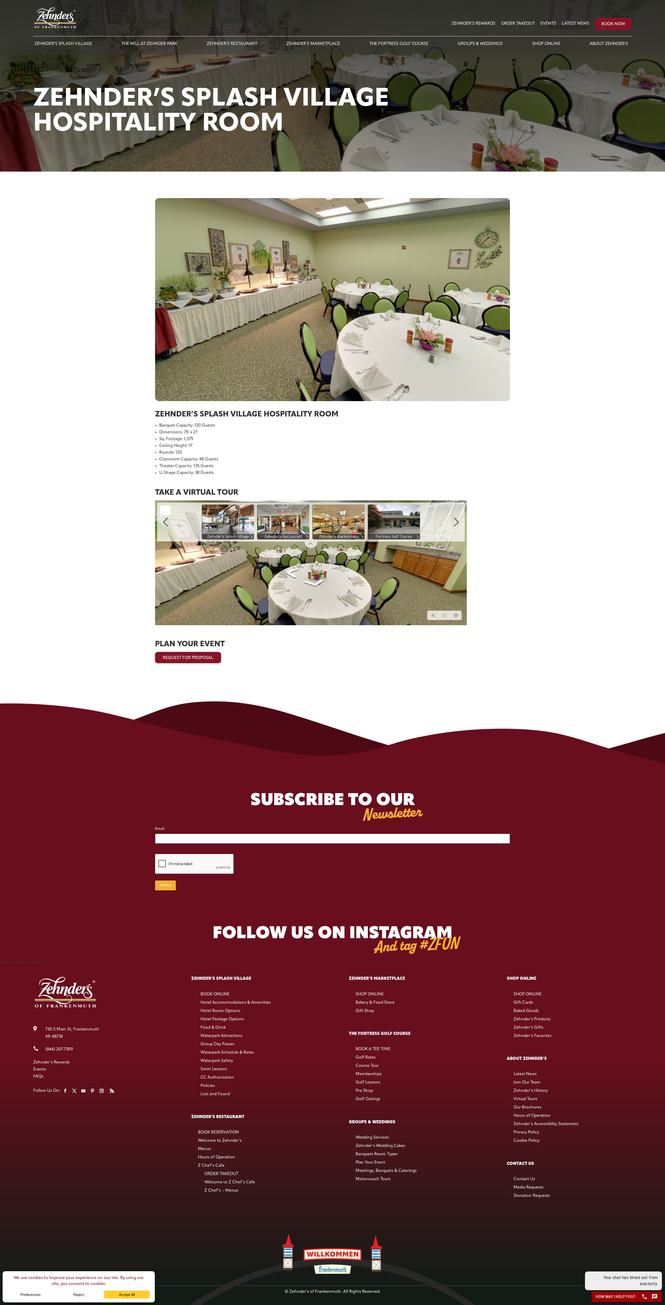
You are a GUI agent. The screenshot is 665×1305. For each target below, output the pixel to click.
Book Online (215, 994)
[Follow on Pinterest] (92, 1091)
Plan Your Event (370, 1162)
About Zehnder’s (609, 44)
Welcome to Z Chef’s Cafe (229, 1182)
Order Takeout (518, 24)
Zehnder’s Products (532, 1019)
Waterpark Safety (217, 1061)
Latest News (575, 24)
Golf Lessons (368, 1082)
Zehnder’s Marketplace (313, 44)
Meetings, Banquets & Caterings (386, 1171)
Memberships (369, 1074)
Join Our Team (527, 1082)
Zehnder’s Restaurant (232, 44)
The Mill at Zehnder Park (149, 44)
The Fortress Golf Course (398, 44)
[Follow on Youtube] (83, 1091)
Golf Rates (366, 1057)
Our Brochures (527, 1107)
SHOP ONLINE (370, 994)
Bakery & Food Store (375, 1003)
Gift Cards (523, 1003)
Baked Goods (526, 1011)
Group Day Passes (217, 1044)
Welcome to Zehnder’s (220, 1141)
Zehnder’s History (531, 1091)
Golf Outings (368, 1099)
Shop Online (546, 44)
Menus (204, 1149)
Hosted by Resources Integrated (332, 1299)
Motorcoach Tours (373, 1179)
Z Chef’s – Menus (221, 1191)
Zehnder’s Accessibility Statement (546, 1124)
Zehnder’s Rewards (473, 24)
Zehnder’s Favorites (532, 1036)
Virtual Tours (525, 1099)
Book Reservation (218, 1132)
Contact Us (524, 1179)
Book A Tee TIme (373, 1049)
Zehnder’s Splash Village (63, 44)
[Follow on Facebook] (65, 1091)
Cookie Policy (527, 1141)
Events (548, 24)
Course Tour (367, 1066)
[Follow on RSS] (112, 1091)
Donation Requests (532, 1196)
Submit (165, 885)
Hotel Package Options (222, 1019)
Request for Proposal (188, 658)
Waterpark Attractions (221, 1036)
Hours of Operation (216, 1157)
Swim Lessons (214, 1069)
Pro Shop (364, 1091)
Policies (208, 1086)
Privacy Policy (526, 1132)
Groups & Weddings (480, 44)
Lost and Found (215, 1094)
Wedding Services (372, 1138)
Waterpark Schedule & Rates (227, 1052)
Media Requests (528, 1187)
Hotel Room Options (220, 1011)
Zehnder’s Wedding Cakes (380, 1146)
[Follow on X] (74, 1091)
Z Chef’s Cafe (211, 1166)
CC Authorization (217, 1077)
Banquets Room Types (377, 1154)
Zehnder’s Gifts (528, 1028)
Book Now (613, 24)
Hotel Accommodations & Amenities (236, 1003)
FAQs (38, 1076)
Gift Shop (365, 1011)
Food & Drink (213, 1028)
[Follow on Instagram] (101, 1091)
